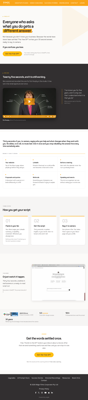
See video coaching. (55, 362)
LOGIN (82, 3)
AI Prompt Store (23, 378)
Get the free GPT (12, 54)
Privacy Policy (44, 389)
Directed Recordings (52, 378)
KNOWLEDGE (64, 3)
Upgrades (11, 378)
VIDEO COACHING (36, 3)
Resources (66, 378)
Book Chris (76, 378)
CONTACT (74, 3)
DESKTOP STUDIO (21, 3)
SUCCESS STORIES (51, 3)
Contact (44, 380)
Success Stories (37, 378)
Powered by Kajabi (44, 397)
